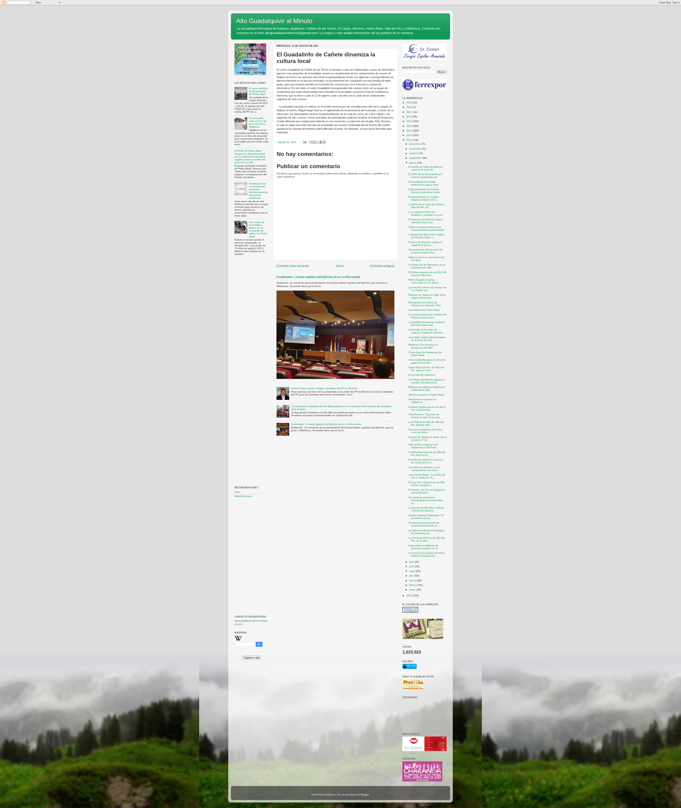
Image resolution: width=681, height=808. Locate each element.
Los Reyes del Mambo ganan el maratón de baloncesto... (426, 381)
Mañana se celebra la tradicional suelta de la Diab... (426, 388)
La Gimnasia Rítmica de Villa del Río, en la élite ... (426, 539)
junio (412, 566)
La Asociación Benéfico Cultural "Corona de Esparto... (426, 509)
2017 (409, 112)
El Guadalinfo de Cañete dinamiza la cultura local (423, 183)
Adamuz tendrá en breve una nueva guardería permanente (426, 228)
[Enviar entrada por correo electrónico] (304, 142)
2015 (409, 121)
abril (412, 575)
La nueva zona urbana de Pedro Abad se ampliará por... (426, 554)
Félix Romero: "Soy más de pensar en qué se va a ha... (425, 416)
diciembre (415, 144)
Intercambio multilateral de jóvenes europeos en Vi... (424, 547)
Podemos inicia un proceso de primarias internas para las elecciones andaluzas (258, 190)
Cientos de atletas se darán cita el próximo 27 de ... (427, 438)
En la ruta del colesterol (421, 375)
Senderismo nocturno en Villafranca (422, 401)
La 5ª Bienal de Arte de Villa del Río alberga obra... (426, 423)
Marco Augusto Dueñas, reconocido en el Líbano (423, 281)
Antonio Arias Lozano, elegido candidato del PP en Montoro (324, 388)
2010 (409, 595)
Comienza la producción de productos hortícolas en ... (424, 524)
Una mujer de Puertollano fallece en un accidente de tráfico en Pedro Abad (258, 229)
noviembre (415, 148)
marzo (413, 580)
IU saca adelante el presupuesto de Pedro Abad (258, 91)
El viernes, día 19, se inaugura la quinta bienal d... (426, 491)
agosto (413, 162)
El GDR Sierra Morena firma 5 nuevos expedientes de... (425, 175)
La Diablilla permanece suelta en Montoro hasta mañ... (426, 323)
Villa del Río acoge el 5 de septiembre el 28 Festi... (423, 446)
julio (411, 562)
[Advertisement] (251, 316)
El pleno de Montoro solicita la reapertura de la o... (425, 243)
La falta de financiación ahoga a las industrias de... (426, 532)
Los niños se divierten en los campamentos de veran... (424, 468)
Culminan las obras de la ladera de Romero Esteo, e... (426, 236)
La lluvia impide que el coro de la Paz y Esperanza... (426, 408)
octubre (413, 153)
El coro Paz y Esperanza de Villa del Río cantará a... (426, 484)
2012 (409, 135)
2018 (409, 107)
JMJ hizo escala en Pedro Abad (426, 394)
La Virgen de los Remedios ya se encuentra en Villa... (426, 266)
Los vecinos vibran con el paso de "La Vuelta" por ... (427, 289)
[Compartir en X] (317, 142)
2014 (409, 126)
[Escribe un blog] (314, 142)
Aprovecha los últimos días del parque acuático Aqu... (425, 251)
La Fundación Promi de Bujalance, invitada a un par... (426, 213)
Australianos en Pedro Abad (424, 310)
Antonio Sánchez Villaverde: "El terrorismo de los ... (426, 517)
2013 (409, 130)
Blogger (365, 794)
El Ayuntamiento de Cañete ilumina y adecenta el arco (424, 191)
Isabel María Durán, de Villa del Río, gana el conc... (426, 369)
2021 (409, 102)
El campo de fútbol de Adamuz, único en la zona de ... (425, 168)
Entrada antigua (382, 266)
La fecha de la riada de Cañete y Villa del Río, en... (426, 206)
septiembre (415, 158)
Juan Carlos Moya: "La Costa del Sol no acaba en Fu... (426, 476)
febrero (413, 585)
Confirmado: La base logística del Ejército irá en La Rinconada (318, 276)
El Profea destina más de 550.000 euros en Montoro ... (427, 274)
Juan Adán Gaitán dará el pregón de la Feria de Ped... (427, 338)
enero (412, 589)
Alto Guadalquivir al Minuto (274, 20)
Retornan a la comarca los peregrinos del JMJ (423, 346)
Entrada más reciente (292, 266)
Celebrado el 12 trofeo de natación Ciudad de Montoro (425, 331)
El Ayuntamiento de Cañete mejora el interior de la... (423, 198)
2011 (409, 140)
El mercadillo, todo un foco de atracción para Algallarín (258, 122)
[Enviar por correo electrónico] (311, 142)
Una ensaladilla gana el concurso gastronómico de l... (427, 361)
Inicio (340, 266)
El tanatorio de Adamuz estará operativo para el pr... (425, 221)
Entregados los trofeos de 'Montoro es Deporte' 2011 (424, 304)
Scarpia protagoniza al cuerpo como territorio (425, 431)
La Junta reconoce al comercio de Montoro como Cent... (427, 316)
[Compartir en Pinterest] (324, 142)
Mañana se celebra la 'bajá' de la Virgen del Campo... (426, 296)
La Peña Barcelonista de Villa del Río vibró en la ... (426, 453)
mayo (412, 571)
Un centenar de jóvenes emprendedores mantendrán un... (425, 500)
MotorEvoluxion (243, 496)
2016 (409, 116)
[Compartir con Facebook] (321, 142)
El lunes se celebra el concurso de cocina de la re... (425, 461)
